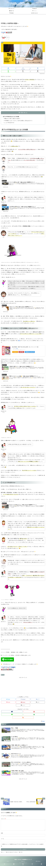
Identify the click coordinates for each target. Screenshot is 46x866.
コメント (3, 818)
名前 (2, 833)
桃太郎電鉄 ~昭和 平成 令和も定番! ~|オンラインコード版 (25, 347)
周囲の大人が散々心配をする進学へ (12, 118)
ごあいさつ (23, 861)
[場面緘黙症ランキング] (10, 670)
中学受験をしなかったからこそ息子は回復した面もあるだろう (18, 120)
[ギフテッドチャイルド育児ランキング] (9, 32)
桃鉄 (19, 340)
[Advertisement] (23, 18)
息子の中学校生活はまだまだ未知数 (11, 116)
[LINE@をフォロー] (12, 714)
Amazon (15, 352)
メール (2, 838)
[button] (43, 399)
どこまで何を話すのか (9, 122)
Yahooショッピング (30, 352)
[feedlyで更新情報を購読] (34, 714)
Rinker (17, 348)
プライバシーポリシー (23, 862)
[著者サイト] (12, 711)
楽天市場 (21, 352)
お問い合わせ (38, 861)
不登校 (3, 674)
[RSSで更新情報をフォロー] (23, 717)
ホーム (8, 861)
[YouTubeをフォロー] (34, 711)
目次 (22, 112)
